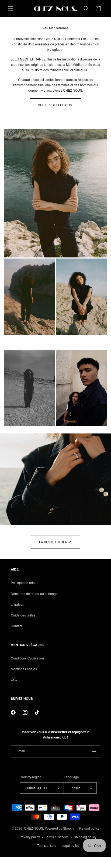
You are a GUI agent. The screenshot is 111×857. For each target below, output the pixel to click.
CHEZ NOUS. (34, 828)
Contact (16, 625)
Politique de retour (24, 582)
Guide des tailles (23, 615)
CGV (14, 679)
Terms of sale (46, 845)
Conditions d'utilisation (27, 658)
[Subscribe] (94, 751)
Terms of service (57, 836)
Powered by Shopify (59, 828)
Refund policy (89, 828)
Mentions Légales (24, 668)
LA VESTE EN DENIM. (55, 542)
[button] (11, 9)
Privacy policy (30, 836)
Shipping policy (85, 836)
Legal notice (70, 845)
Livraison (17, 604)
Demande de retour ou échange (34, 593)
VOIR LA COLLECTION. (55, 104)
